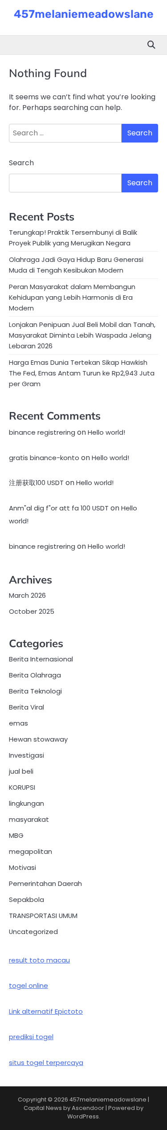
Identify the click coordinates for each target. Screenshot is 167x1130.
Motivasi (22, 867)
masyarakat (29, 819)
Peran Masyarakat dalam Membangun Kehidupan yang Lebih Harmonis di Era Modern (72, 297)
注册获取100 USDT (36, 482)
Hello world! (106, 432)
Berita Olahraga (35, 675)
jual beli (21, 771)
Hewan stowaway (38, 739)
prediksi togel (31, 1036)
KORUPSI (22, 787)
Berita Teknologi (35, 691)
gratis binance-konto (44, 457)
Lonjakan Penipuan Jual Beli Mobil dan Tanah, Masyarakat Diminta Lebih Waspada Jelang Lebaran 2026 (82, 335)
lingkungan (26, 803)
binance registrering (42, 432)
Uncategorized (33, 931)
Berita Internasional (41, 659)
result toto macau (39, 960)
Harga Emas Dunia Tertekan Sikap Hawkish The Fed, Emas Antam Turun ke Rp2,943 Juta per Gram (82, 373)
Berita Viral (26, 707)
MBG (16, 835)
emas (18, 723)
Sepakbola (26, 899)
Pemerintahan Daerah (45, 883)
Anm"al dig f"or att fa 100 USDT (59, 508)
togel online (28, 985)
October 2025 (31, 611)
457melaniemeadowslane (84, 14)
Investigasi (26, 755)
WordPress (83, 1116)
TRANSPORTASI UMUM (43, 915)
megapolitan (30, 851)
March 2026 (27, 595)
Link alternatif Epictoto (46, 1011)
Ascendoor (88, 1108)
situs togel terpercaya (46, 1062)
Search (21, 163)
